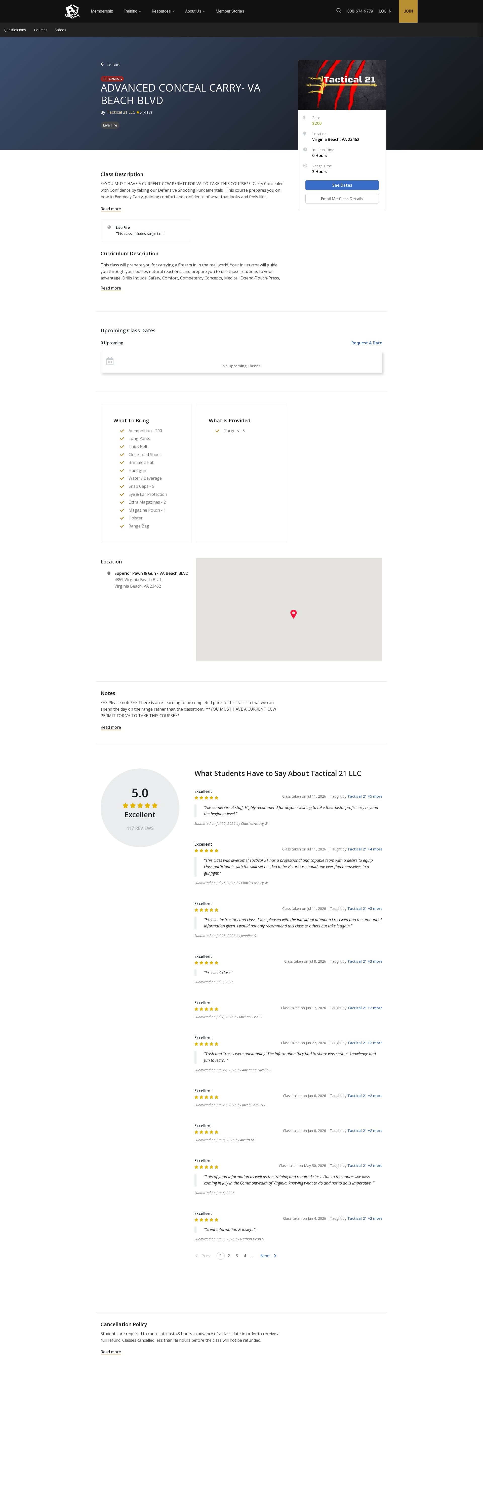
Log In (385, 11)
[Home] (72, 11)
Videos (60, 29)
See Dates (342, 185)
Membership (102, 11)
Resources (163, 7)
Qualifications (15, 29)
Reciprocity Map (277, 7)
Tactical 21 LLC (121, 112)
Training (132, 7)
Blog (249, 7)
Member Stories (230, 11)
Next (265, 1255)
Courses (40, 29)
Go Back (113, 64)
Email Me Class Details (342, 198)
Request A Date (366, 343)
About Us (195, 7)
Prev (206, 1255)
